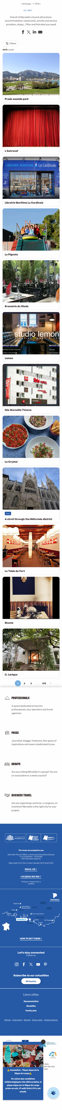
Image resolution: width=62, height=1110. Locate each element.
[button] (42, 10)
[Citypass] (29, 10)
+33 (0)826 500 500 (29, 876)
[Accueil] (24, 10)
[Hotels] (27, 10)
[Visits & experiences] (31, 10)
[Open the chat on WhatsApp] (53, 1093)
